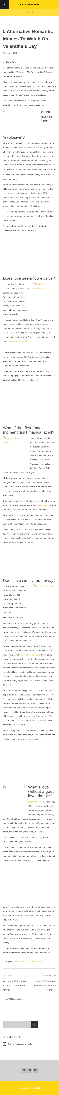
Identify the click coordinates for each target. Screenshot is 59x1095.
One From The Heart (30, 655)
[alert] (29, 1044)
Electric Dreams (35, 802)
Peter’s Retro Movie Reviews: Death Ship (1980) (45, 985)
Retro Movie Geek (29, 4)
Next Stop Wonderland (19, 341)
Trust (24, 147)
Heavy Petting (43, 505)
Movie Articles (37, 961)
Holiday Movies (22, 961)
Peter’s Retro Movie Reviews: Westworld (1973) (15, 985)
